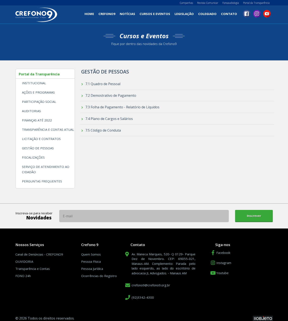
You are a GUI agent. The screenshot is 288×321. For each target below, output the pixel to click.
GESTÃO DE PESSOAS (38, 148)
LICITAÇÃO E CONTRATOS (41, 139)
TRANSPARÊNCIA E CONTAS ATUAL (48, 129)
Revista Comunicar (207, 3)
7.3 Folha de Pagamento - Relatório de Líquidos (122, 107)
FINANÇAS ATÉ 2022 (37, 120)
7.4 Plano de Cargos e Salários (109, 118)
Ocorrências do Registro (99, 276)
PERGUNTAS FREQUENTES (42, 181)
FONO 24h (23, 276)
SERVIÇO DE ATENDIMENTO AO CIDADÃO (45, 169)
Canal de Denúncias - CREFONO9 (39, 254)
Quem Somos (91, 254)
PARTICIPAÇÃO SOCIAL (39, 101)
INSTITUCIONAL (34, 83)
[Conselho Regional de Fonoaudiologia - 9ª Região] (36, 14)
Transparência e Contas (32, 269)
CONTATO (229, 14)
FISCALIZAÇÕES (33, 157)
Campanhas (186, 3)
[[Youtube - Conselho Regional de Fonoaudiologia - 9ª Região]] (267, 14)
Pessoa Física (91, 261)
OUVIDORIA (24, 261)
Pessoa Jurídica (92, 269)
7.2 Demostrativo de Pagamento (110, 95)
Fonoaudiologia (230, 3)
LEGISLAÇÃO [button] (184, 14)
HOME (90, 15)
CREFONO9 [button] (106, 14)
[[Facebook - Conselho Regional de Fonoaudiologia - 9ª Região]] (246, 14)
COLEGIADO (207, 14)
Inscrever (254, 216)
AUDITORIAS (31, 111)
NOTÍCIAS (127, 14)
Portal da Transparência (256, 3)
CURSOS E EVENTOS (155, 14)
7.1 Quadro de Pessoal (102, 84)
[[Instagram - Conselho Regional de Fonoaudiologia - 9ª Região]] (257, 14)
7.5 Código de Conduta (103, 130)
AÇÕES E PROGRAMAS (38, 92)
